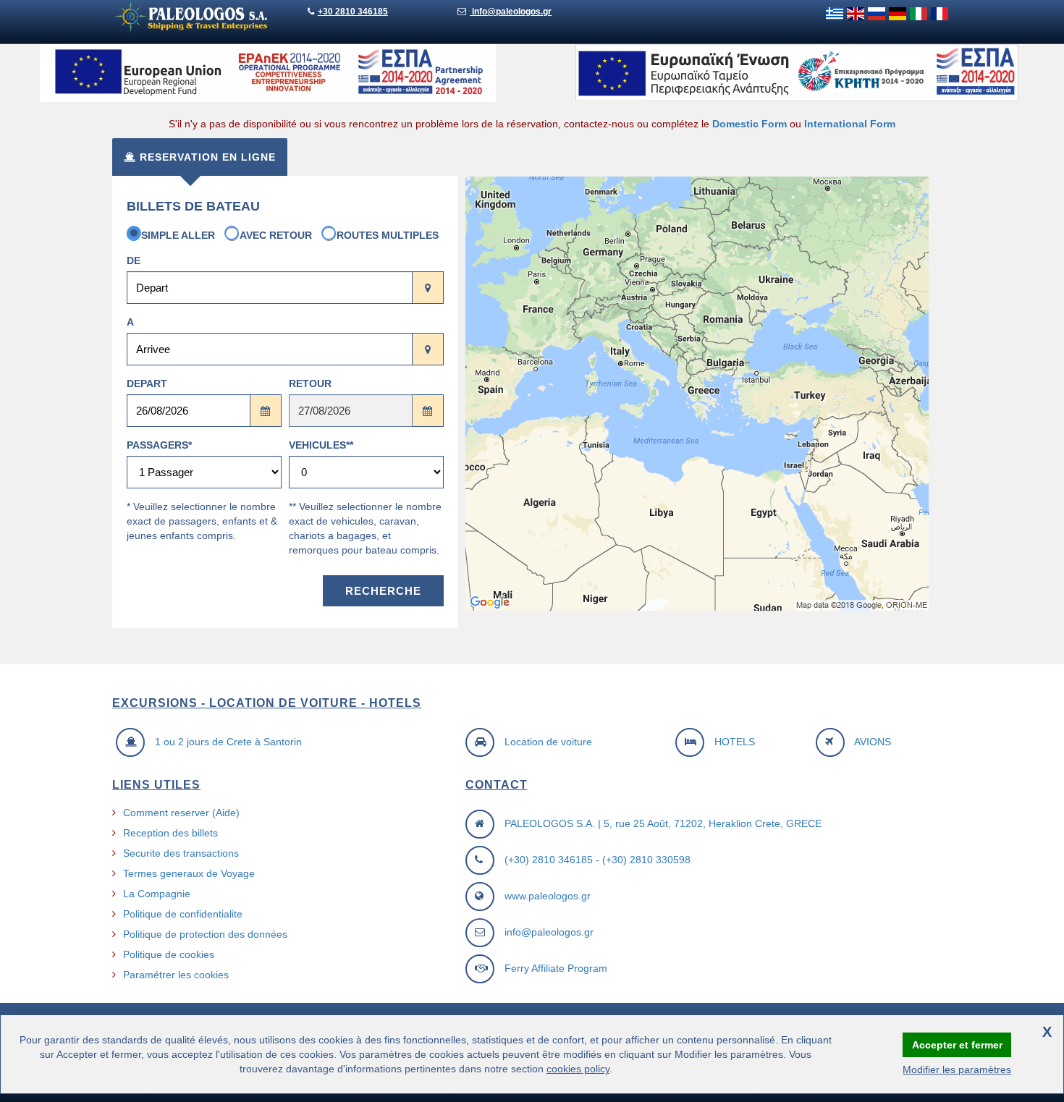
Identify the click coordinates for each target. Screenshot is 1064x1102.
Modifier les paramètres (957, 1069)
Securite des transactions (181, 853)
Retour (310, 383)
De (133, 260)
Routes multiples (388, 235)
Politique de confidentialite (182, 914)
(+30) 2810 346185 (548, 859)
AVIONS (872, 741)
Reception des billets (170, 833)
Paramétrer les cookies (176, 974)
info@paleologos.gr (511, 12)
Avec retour (276, 235)
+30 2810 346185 (353, 12)
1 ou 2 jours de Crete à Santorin (228, 741)
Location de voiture (548, 741)
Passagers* (159, 445)
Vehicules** (321, 445)
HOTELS (734, 741)
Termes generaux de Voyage (189, 873)
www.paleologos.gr (547, 896)
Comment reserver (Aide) (181, 812)
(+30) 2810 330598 (646, 859)
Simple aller (178, 235)
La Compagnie (156, 893)
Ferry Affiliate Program (555, 968)
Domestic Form (749, 124)
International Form (849, 124)
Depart (147, 383)
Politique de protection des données (205, 934)
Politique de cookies (168, 954)
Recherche (383, 591)
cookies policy (577, 1069)
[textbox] (270, 287)
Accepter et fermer (957, 1045)
